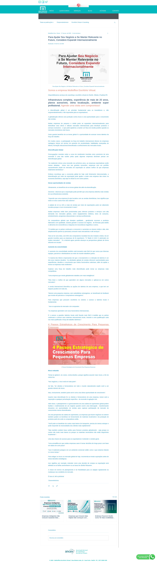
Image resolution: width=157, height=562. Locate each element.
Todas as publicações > (47, 22)
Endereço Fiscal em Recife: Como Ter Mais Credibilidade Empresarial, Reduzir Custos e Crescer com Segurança (104, 517)
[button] (115, 22)
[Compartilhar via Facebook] (49, 486)
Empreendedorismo (62, 22)
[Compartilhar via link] (57, 486)
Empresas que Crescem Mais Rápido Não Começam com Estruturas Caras (78, 517)
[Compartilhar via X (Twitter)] (53, 486)
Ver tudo (115, 496)
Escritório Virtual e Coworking (80, 22)
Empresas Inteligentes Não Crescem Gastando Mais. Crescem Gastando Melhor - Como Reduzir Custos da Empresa (51, 517)
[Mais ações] (108, 33)
